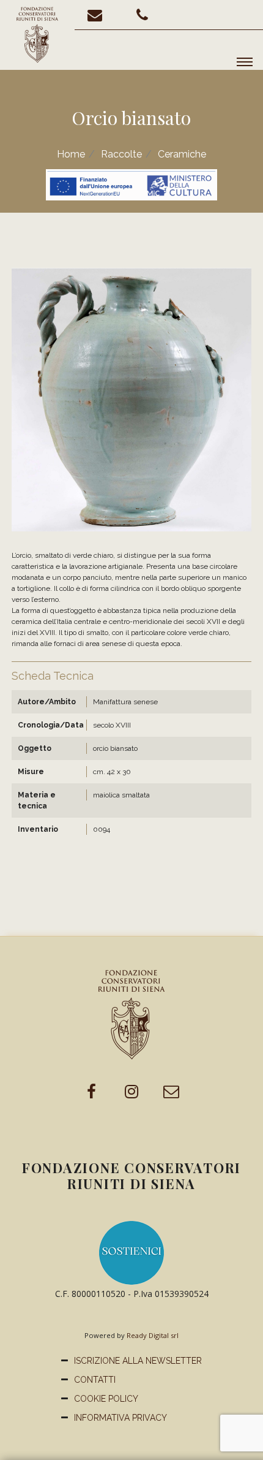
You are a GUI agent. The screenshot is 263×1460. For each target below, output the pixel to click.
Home (71, 154)
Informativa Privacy (120, 1418)
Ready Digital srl (153, 1335)
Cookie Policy (106, 1399)
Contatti (95, 1380)
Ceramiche (182, 154)
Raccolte (121, 154)
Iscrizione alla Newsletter (138, 1361)
